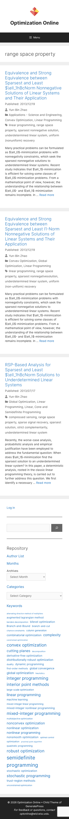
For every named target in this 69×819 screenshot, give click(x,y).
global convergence (42, 668)
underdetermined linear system (26, 135)
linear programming (22, 125)
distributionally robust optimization (30, 659)
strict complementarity (32, 427)
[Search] (56, 528)
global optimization (20, 673)
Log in (11, 507)
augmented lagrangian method (25, 617)
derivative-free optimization (24, 655)
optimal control (47, 737)
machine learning (17, 699)
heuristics (40, 673)
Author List (15, 556)
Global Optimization (22, 401)
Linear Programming (48, 120)
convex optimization (27, 645)
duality (10, 664)
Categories (15, 587)
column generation (36, 630)
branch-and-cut (41, 626)
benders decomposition (17, 622)
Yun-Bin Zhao (18, 110)
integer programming (27, 678)
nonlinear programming (23, 732)
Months (13, 563)
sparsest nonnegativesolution (37, 276)
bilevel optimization (42, 621)
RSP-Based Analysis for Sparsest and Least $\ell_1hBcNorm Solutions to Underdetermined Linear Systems (32, 374)
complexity (52, 635)
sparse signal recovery (33, 422)
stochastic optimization (22, 770)
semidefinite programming (22, 761)
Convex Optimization (19, 120)
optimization (13, 741)
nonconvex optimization (26, 723)
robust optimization (25, 750)
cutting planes (18, 651)
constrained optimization (17, 640)
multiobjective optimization (20, 718)
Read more (46, 195)
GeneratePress (35, 806)
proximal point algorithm (31, 742)
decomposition (39, 651)
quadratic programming (20, 745)
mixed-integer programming (33, 713)
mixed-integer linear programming (25, 704)
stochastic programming (28, 775)
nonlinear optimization (23, 728)
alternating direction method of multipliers (25, 613)
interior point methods (28, 684)
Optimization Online (34, 23)
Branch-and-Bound (18, 626)
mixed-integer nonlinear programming (31, 708)
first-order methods (17, 668)
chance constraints (16, 630)
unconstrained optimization (19, 785)
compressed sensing (23, 417)
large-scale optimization (20, 689)
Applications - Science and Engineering (35, 115)
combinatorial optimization (24, 635)
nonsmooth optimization (23, 737)
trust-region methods (21, 780)
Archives (12, 571)
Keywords (14, 606)
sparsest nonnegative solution (38, 130)
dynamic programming (29, 664)
